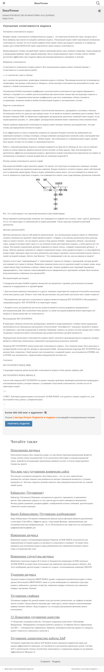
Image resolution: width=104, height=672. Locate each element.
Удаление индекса (23, 574)
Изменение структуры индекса (32, 556)
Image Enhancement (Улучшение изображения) (43, 514)
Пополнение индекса (25, 450)
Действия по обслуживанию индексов (19, 669)
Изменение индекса (24, 535)
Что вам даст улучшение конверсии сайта (40, 471)
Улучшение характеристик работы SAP (38, 638)
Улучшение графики (25, 596)
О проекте (45, 662)
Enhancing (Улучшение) (27, 492)
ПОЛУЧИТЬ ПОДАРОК (19, 424)
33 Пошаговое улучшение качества (35, 617)
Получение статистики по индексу (84, 669)
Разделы (56, 662)
